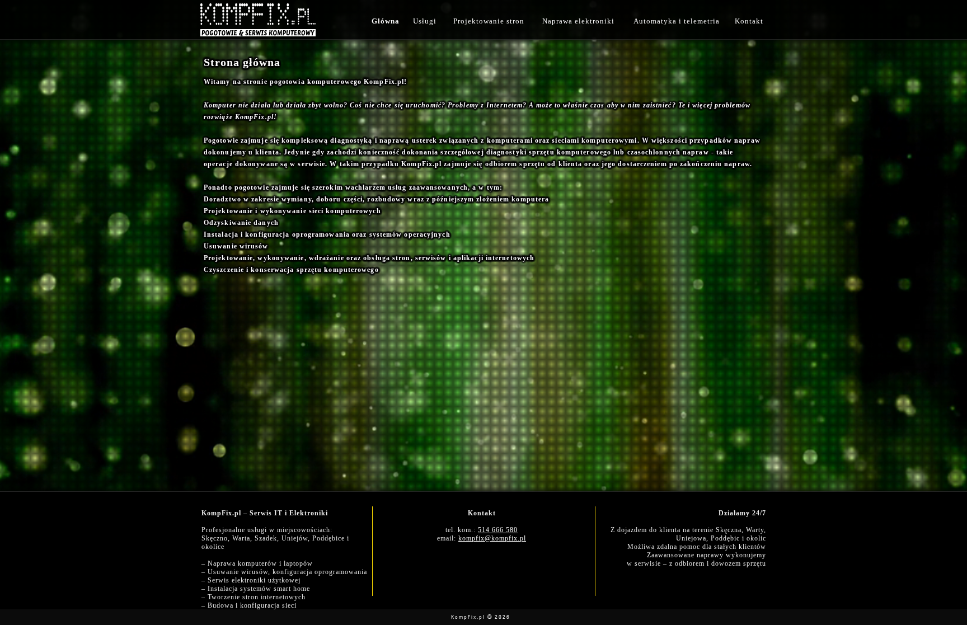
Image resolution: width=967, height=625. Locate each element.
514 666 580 (498, 530)
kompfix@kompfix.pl (492, 538)
